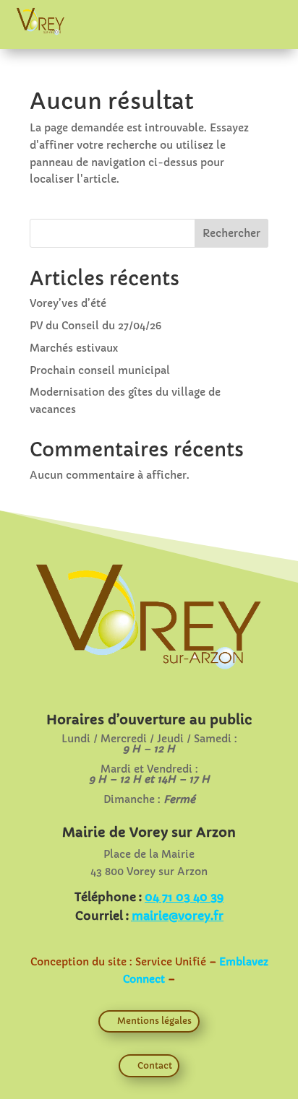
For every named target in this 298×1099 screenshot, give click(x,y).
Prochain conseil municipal (100, 370)
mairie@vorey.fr (178, 915)
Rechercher (231, 233)
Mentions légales (154, 1020)
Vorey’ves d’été (68, 303)
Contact (154, 1065)
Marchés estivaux (74, 348)
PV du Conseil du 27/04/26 (95, 325)
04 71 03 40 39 (184, 897)
